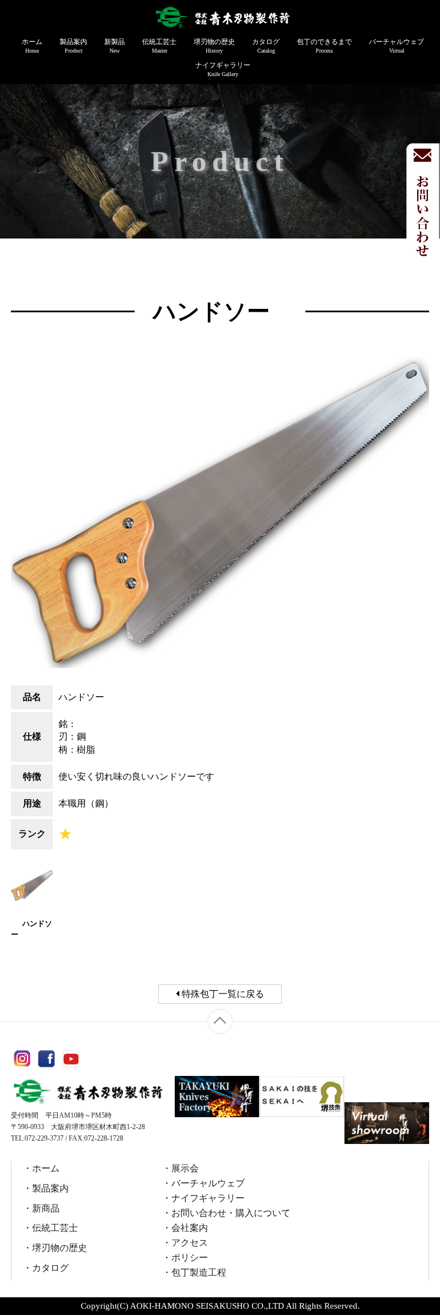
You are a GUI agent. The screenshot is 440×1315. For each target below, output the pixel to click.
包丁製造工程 (198, 1272)
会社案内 (189, 1228)
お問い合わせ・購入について (230, 1213)
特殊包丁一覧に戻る (221, 994)
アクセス (189, 1243)
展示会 (185, 1168)
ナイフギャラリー (222, 69)
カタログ (266, 46)
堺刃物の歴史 (214, 46)
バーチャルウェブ (396, 46)
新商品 (46, 1208)
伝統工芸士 (159, 46)
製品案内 (73, 46)
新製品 (114, 46)
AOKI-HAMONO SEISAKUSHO (189, 1305)
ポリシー (189, 1257)
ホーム (32, 46)
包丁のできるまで (324, 46)
